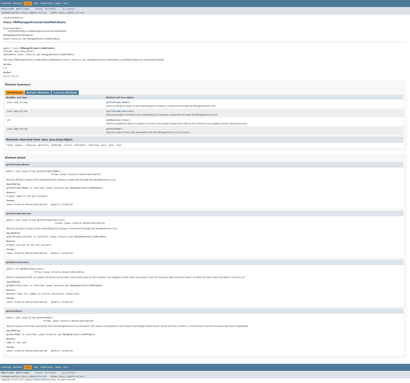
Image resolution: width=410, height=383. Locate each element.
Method (42, 13)
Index (58, 3)
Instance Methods (38, 92)
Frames (39, 9)
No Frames (50, 9)
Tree (36, 3)
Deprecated (47, 3)
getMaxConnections (117, 120)
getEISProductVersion (119, 111)
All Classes (68, 9)
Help (65, 3)
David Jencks (11, 76)
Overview (6, 3)
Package (17, 3)
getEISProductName (117, 102)
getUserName (113, 129)
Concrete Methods (65, 92)
